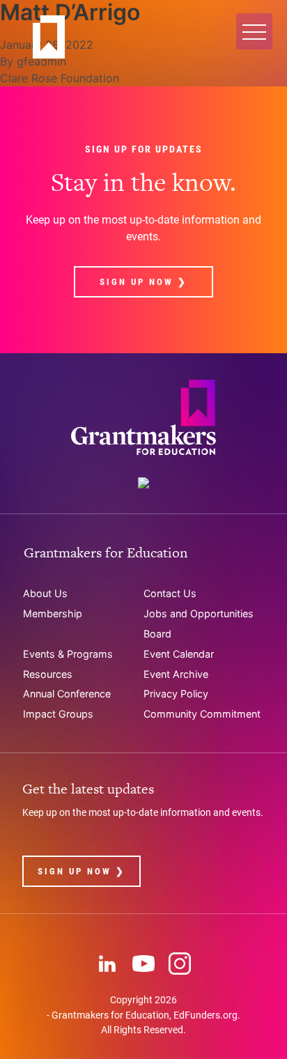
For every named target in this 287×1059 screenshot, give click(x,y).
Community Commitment (202, 714)
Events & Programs (68, 654)
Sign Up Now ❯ (143, 282)
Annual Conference (67, 693)
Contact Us (170, 593)
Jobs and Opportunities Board (199, 624)
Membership (52, 613)
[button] (254, 31)
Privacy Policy (176, 693)
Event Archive (176, 674)
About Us (45, 593)
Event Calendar (179, 654)
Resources (47, 674)
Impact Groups (58, 714)
